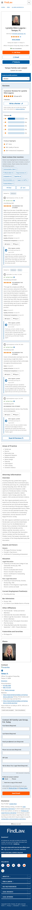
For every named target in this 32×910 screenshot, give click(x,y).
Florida (3, 7)
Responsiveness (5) (21, 173)
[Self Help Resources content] (29, 886)
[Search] (29, 2)
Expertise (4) (17, 176)
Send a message (10, 690)
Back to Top (17, 824)
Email (6, 779)
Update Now (13, 804)
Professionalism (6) (8, 173)
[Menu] (2, 2)
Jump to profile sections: (9, 75)
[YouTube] (8, 865)
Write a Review (16, 39)
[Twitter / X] (13, 865)
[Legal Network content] (29, 897)
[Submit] (29, 855)
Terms (3, 905)
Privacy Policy (23, 788)
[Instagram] (18, 865)
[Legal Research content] (29, 892)
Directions (4, 681)
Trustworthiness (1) (8, 183)
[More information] (10, 115)
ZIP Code (5, 758)
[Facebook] (2, 865)
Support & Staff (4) (22, 180)
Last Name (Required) (9, 733)
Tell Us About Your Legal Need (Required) (14, 766)
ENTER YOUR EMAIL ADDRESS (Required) (12, 852)
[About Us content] (29, 876)
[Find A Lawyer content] (29, 881)
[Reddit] (24, 865)
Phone (14, 779)
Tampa (8, 7)
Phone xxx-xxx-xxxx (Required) (11, 750)
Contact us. (16, 844)
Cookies (24, 905)
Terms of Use (13, 788)
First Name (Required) (9, 725)
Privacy (9, 905)
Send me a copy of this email (13, 782)
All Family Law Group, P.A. (18, 7)
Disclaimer (16, 905)
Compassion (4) (7, 176)
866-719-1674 (7, 687)
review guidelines (20, 109)
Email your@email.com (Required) (12, 742)
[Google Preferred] (2, 870)
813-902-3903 (7, 685)
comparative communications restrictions (13, 819)
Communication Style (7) (10, 169)
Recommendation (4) (9, 180)
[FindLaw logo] (9, 2)
